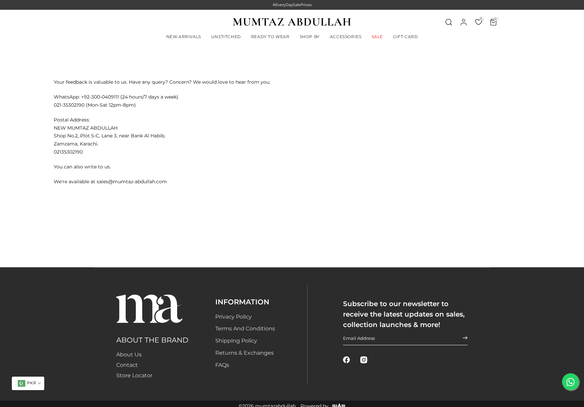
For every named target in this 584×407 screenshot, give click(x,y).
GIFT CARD (405, 36)
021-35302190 (69, 105)
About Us (129, 354)
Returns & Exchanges (244, 353)
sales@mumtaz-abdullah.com (132, 182)
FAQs (222, 365)
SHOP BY (310, 36)
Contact (127, 365)
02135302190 (68, 152)
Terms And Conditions (245, 328)
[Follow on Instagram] (363, 360)
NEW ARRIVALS (183, 36)
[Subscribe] (461, 338)
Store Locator (134, 375)
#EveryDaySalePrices (292, 4)
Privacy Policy (233, 317)
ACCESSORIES (346, 36)
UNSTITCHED (226, 36)
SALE (377, 36)
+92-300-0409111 (100, 97)
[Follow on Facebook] (346, 360)
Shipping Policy (236, 340)
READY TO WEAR (270, 36)
